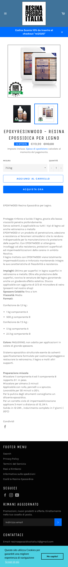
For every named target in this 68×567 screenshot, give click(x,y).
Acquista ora (33, 189)
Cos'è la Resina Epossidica (18, 479)
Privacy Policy (11, 458)
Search (7, 453)
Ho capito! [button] (52, 556)
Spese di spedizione (37, 148)
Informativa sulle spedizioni (19, 473)
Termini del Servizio (14, 463)
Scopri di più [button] (12, 562)
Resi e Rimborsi (12, 468)
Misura (7, 161)
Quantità (53, 161)
